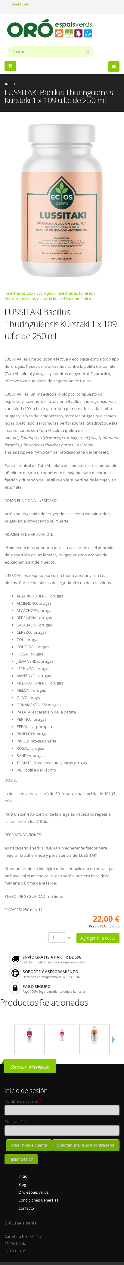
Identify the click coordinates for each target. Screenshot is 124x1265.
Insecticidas (50, 298)
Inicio (10, 84)
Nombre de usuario (23, 1101)
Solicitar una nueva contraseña (85, 1145)
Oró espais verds (33, 1192)
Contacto (26, 1208)
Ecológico (44, 293)
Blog (22, 1184)
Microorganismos (20, 298)
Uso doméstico (77, 298)
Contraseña (16, 1121)
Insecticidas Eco (19, 293)
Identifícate (20, 4)
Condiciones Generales (38, 1200)
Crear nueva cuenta (29, 1145)
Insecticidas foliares (75, 293)
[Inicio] (52, 28)
